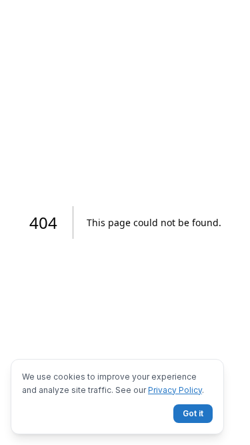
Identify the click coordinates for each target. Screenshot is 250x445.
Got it (193, 413)
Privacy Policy (175, 390)
